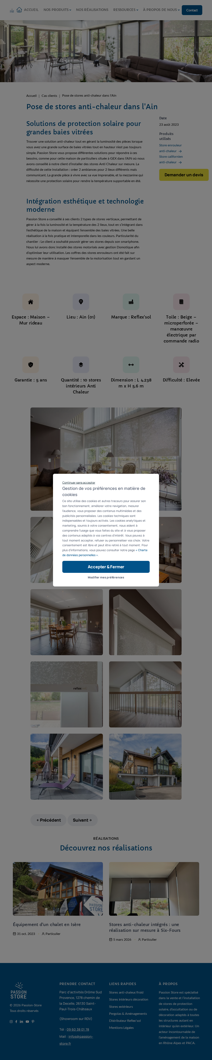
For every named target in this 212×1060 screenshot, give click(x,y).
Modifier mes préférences (106, 577)
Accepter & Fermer (106, 567)
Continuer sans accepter (78, 482)
